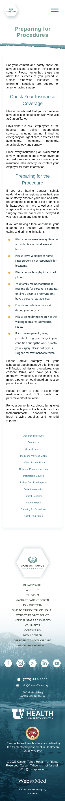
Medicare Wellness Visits (33, 456)
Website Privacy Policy (32, 615)
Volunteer (32, 625)
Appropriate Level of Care (32, 640)
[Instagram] (20, 663)
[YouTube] (57, 663)
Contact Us (33, 442)
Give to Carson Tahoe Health (32, 610)
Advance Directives (33, 435)
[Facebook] (8, 663)
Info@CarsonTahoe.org (35, 685)
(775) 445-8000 (35, 679)
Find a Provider (32, 585)
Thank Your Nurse (33, 516)
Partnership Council (33, 475)
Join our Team (32, 605)
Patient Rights (33, 502)
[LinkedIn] (44, 663)
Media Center (32, 635)
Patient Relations (33, 496)
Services (32, 595)
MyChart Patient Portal (33, 462)
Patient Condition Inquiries (33, 482)
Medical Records (33, 449)
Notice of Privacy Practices (33, 469)
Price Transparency (32, 645)
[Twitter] (32, 663)
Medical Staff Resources (32, 620)
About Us (32, 590)
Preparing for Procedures (33, 509)
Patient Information (33, 489)
